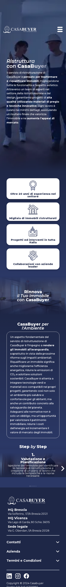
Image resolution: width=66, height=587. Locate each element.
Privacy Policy (17, 566)
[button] (62, 468)
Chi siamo (14, 557)
